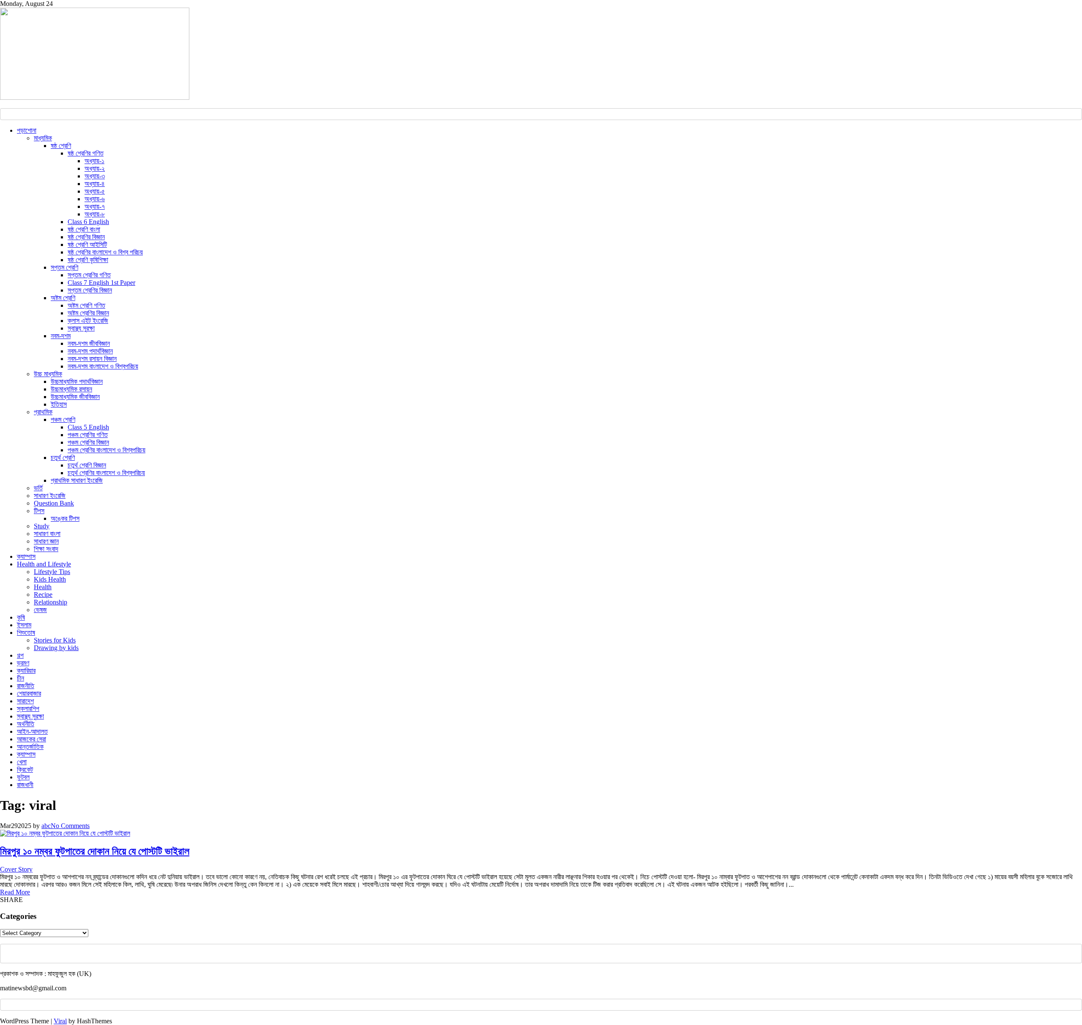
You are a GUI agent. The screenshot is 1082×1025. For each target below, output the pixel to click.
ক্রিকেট (25, 769)
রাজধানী (25, 784)
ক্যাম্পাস (26, 556)
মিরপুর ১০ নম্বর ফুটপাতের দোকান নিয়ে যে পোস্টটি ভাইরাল (94, 851)
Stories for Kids (55, 640)
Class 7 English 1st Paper (101, 282)
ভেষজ (40, 609)
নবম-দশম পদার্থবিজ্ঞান (90, 351)
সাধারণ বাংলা (47, 533)
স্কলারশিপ (28, 708)
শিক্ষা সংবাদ (46, 548)
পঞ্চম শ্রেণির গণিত (88, 434)
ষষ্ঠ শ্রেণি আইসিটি (87, 244)
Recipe (43, 594)
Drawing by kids (56, 647)
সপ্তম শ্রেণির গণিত (89, 275)
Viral (60, 1021)
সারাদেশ (25, 701)
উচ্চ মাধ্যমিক (48, 373)
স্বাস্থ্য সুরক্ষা (81, 328)
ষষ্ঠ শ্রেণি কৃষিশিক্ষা (88, 259)
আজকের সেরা (31, 739)
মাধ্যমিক (43, 138)
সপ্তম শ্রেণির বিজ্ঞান (90, 290)
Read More (15, 892)
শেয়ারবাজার (29, 693)
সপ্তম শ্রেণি (64, 267)
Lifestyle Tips (52, 571)
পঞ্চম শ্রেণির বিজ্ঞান (88, 442)
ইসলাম (24, 625)
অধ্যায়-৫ (95, 191)
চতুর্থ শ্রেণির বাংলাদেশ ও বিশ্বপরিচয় (106, 472)
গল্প (20, 655)
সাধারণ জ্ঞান (46, 541)
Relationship (50, 602)
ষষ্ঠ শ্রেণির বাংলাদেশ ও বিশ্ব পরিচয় (105, 252)
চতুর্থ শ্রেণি (63, 457)
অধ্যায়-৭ (95, 206)
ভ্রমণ (23, 663)
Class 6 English (88, 221)
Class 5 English (88, 427)
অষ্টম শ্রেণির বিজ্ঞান (88, 313)
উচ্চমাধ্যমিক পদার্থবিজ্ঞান (77, 381)
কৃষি (21, 617)
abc (46, 825)
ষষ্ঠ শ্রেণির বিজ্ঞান (86, 237)
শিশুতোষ (26, 632)
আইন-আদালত (32, 731)
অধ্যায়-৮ (95, 214)
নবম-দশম (61, 335)
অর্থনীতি (25, 723)
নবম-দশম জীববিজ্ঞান (89, 343)
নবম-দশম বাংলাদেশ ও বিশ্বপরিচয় (103, 366)
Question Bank (54, 503)
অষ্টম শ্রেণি (63, 297)
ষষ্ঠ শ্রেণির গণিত (86, 153)
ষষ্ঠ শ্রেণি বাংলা (84, 229)
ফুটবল (23, 777)
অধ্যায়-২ (95, 168)
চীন (20, 678)
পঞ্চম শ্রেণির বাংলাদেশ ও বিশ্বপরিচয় (106, 450)
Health (43, 586)
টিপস (39, 510)
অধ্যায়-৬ (95, 198)
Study (41, 526)
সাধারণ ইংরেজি (50, 495)
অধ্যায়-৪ (95, 183)
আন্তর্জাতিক (30, 746)
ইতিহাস (59, 404)
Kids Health (50, 579)
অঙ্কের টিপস (65, 518)
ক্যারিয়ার (26, 670)
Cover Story (16, 869)
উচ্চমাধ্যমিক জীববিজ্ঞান (75, 396)
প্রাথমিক (43, 411)
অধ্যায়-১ (94, 160)
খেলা (22, 761)
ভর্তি (38, 488)
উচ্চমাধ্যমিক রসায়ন (71, 389)
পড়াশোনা (26, 130)
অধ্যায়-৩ (95, 176)
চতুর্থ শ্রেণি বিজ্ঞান (87, 465)
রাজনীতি (25, 685)
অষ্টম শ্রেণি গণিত (86, 305)
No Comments (70, 825)
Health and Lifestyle (44, 564)
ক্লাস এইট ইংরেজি (88, 320)
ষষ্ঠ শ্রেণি (61, 145)
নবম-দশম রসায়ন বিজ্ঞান (92, 358)
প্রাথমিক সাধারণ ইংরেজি (77, 480)
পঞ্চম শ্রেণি (63, 419)
